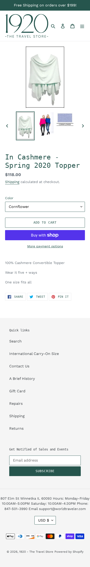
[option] (25, 125)
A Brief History (22, 378)
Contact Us (19, 366)
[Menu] (82, 26)
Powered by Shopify (69, 551)
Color (9, 198)
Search (15, 341)
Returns (16, 428)
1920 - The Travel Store (36, 551)
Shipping (12, 182)
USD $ (43, 520)
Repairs (16, 403)
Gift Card (17, 391)
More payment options (45, 246)
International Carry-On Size (34, 353)
